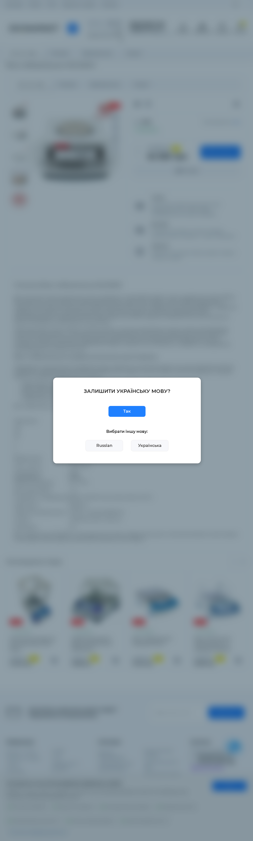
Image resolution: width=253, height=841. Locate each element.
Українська (150, 445)
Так (127, 411)
